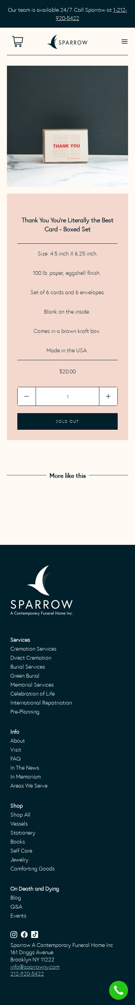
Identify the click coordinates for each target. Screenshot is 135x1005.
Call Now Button (118, 990)
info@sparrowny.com (35, 966)
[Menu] (124, 41)
